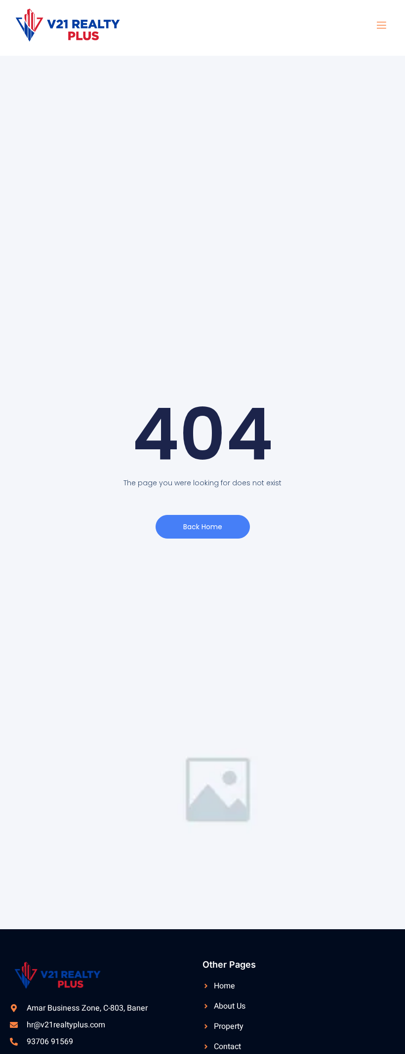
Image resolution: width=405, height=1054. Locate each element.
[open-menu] (375, 25)
